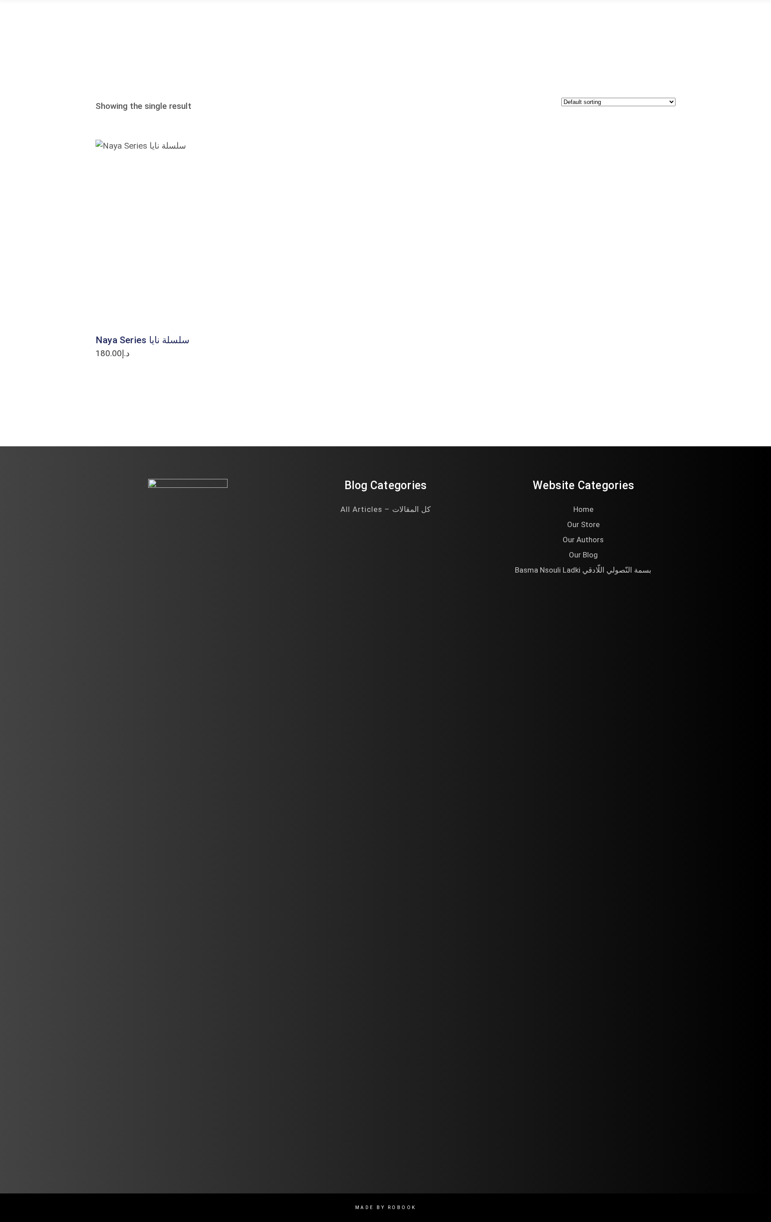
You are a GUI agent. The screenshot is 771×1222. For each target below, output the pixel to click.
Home (583, 509)
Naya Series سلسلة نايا (142, 340)
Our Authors (583, 539)
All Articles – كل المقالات (385, 509)
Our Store (583, 524)
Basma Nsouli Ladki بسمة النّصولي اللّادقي (583, 569)
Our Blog (583, 554)
